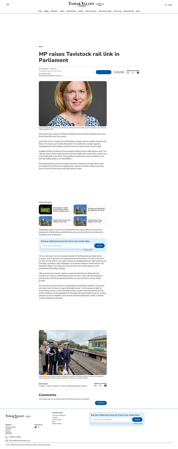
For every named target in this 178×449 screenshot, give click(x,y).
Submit (99, 246)
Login (170, 5)
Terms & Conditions (59, 415)
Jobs (53, 422)
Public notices (57, 424)
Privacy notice (88, 249)
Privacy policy (57, 419)
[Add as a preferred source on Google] (119, 72)
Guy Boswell (44, 68)
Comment (101, 403)
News (41, 46)
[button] (7, 4)
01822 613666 (16, 437)
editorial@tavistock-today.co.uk (19, 441)
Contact (55, 417)
